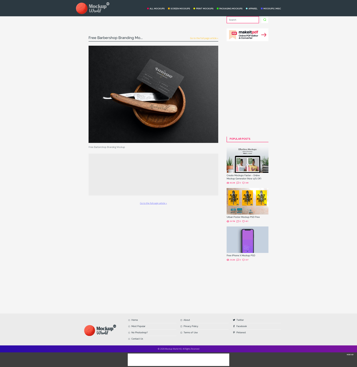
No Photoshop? (139, 332)
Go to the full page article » (204, 38)
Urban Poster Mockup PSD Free (243, 217)
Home (134, 320)
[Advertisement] (153, 22)
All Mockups (157, 8)
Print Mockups (204, 8)
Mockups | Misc (272, 8)
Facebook (241, 326)
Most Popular (138, 326)
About (187, 320)
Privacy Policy (191, 326)
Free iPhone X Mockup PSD (241, 255)
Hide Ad (350, 355)
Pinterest (241, 332)
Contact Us (137, 338)
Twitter (240, 320)
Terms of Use (191, 332)
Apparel (253, 8)
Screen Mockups (180, 8)
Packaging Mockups (231, 8)
